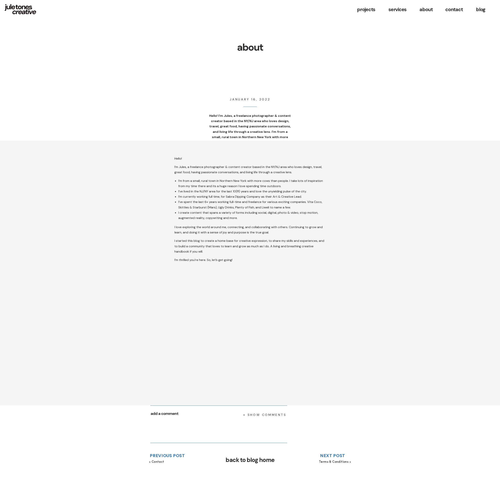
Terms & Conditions (333, 462)
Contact (158, 462)
